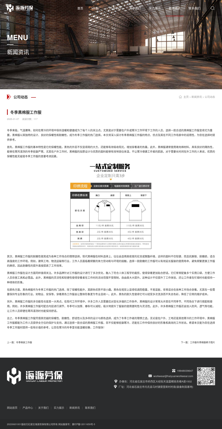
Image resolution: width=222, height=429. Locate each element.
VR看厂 (96, 8)
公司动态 (210, 97)
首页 (80, 8)
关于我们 (135, 8)
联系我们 (194, 8)
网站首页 (12, 408)
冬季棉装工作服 (24, 342)
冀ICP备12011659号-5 (83, 424)
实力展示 (155, 8)
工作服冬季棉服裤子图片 (202, 342)
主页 (186, 97)
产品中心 (115, 8)
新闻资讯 (175, 8)
